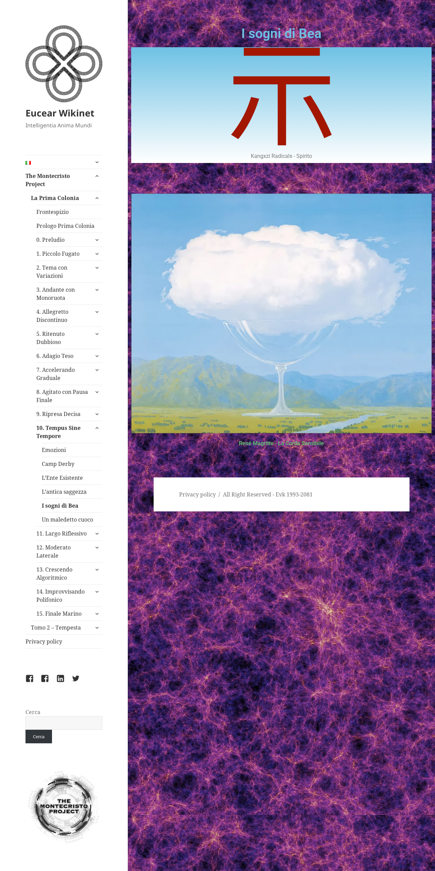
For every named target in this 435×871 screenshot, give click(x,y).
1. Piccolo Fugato (58, 253)
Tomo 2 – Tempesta (56, 627)
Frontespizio (52, 212)
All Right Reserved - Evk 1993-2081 (268, 494)
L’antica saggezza (64, 491)
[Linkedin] (64, 682)
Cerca (32, 712)
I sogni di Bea (60, 505)
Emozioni (54, 450)
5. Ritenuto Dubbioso (50, 338)
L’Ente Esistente (62, 478)
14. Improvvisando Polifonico (60, 595)
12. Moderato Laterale (53, 551)
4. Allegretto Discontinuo (52, 316)
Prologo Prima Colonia (65, 226)
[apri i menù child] (96, 162)
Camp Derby (58, 464)
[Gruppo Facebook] (33, 682)
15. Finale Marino (59, 613)
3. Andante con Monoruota (55, 294)
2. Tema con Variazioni (51, 271)
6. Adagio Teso (54, 356)
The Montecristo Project (47, 180)
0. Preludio (50, 239)
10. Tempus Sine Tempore (58, 432)
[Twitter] (80, 682)
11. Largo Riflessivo (61, 533)
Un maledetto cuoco (67, 519)
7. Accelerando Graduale (55, 374)
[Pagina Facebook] (49, 682)
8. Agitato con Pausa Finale (62, 396)
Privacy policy (43, 641)
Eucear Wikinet (59, 113)
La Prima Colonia (55, 198)
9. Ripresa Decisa (58, 414)
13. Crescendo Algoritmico (54, 573)
